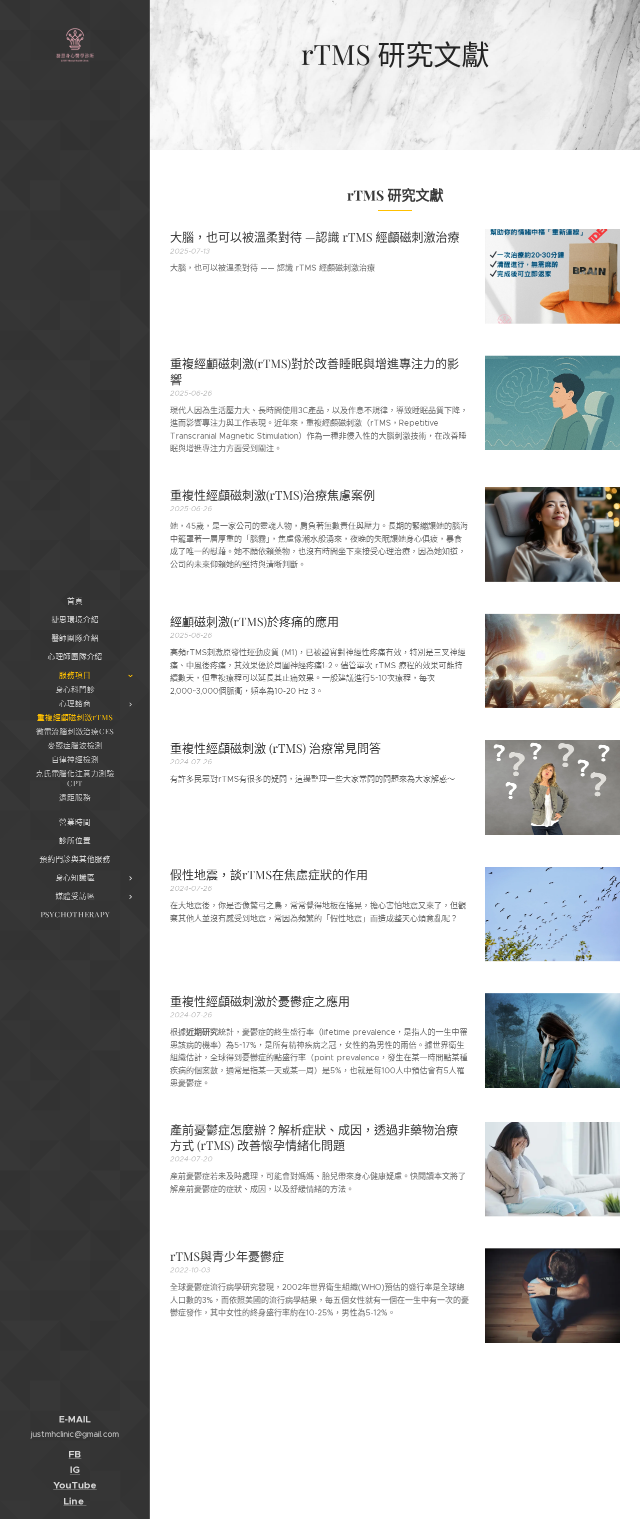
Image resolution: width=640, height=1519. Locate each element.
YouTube (75, 1485)
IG (75, 1469)
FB (74, 1454)
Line (74, 1501)
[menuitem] (75, 601)
